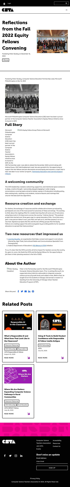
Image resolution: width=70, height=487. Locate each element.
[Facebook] (4, 455)
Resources (56, 443)
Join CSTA (39, 446)
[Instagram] (16, 455)
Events (38, 449)
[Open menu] (66, 9)
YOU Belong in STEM (39, 245)
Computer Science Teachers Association (43, 442)
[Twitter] (10, 455)
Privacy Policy (35, 478)
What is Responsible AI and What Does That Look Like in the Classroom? (17, 338)
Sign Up (52, 468)
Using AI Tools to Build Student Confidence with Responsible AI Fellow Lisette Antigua (52, 338)
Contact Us (56, 446)
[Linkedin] (21, 455)
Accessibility (57, 440)
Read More (9, 358)
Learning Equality (14, 239)
